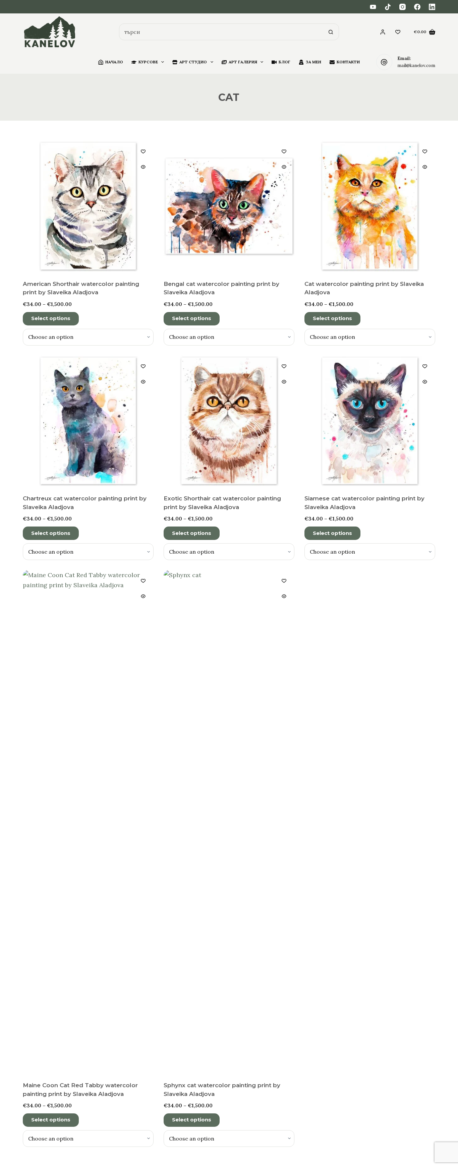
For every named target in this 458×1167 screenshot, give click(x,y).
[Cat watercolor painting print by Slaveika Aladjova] (369, 206)
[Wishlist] (397, 32)
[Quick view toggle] (143, 167)
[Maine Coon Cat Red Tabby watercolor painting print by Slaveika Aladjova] (88, 821)
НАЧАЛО (114, 61)
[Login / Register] (382, 32)
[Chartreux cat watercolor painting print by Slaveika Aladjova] (88, 421)
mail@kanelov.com (416, 65)
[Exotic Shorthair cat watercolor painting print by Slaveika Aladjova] (229, 421)
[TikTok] (388, 7)
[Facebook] (417, 7)
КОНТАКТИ (348, 61)
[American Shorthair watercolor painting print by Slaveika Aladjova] (88, 206)
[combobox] (221, 31)
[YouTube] (373, 7)
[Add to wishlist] (143, 151)
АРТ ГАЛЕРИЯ (243, 61)
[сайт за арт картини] (50, 32)
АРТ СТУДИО (193, 61)
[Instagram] (402, 7)
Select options (50, 318)
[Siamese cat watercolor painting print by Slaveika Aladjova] (369, 421)
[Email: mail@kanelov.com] (384, 62)
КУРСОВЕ (148, 61)
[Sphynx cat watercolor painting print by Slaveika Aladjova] (229, 821)
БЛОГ (284, 61)
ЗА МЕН (313, 61)
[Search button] (331, 32)
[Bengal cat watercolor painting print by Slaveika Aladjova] (229, 206)
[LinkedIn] (432, 7)
